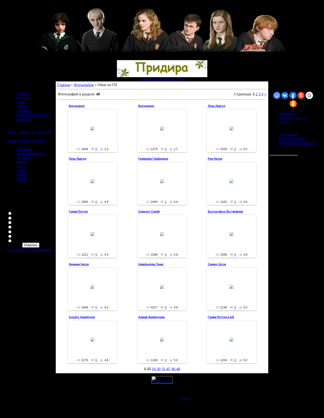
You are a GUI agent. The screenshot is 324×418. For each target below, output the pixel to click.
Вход (181, 79)
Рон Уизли (215, 158)
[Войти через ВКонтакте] (284, 95)
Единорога (22, 218)
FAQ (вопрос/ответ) (33, 115)
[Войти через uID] (276, 95)
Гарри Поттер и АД (221, 317)
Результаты (16, 250)
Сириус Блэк (217, 264)
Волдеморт (77, 106)
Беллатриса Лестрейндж (225, 211)
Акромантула (24, 231)
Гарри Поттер (78, 211)
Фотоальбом (84, 85)
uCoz (185, 398)
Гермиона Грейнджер (153, 158)
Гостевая (24, 111)
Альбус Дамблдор (82, 317)
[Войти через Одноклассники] (293, 103)
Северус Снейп (149, 211)
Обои (21, 171)
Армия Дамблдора (151, 317)
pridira (95, 134)
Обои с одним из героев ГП (29, 132)
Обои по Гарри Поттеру (26, 140)
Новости (24, 98)
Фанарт (23, 162)
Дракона (20, 240)
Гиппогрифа (23, 213)
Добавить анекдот (293, 118)
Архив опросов (40, 250)
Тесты (284, 122)
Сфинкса (20, 222)
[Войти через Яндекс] (301, 95)
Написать (24, 119)
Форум (22, 106)
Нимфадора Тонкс (151, 264)
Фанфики (24, 149)
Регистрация (164, 79)
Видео (22, 175)
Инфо (21, 102)
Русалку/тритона (26, 236)
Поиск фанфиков (30, 153)
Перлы (22, 179)
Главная (145, 79)
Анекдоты (287, 113)
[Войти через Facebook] (292, 95)
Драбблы (24, 158)
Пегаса (18, 227)
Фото (21, 166)
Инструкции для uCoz (297, 143)
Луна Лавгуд (216, 106)
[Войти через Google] (309, 95)
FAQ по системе (292, 139)
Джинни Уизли (79, 264)
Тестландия (288, 134)
